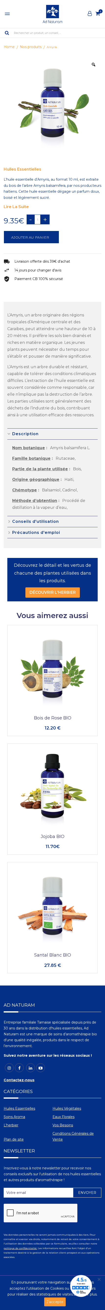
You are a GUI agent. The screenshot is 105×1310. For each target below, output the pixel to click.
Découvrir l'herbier (53, 592)
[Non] (98, 1279)
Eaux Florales (63, 1117)
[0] (97, 13)
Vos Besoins (62, 1125)
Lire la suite (16, 206)
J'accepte (54, 1302)
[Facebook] (19, 1067)
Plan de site (14, 1139)
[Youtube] (40, 1067)
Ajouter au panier (30, 237)
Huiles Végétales (66, 1108)
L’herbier (11, 1125)
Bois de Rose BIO (52, 718)
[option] (52, 106)
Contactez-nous (19, 1080)
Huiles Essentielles (22, 169)
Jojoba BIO (52, 836)
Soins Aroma (14, 1117)
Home (9, 47)
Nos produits (31, 47)
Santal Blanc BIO (52, 955)
